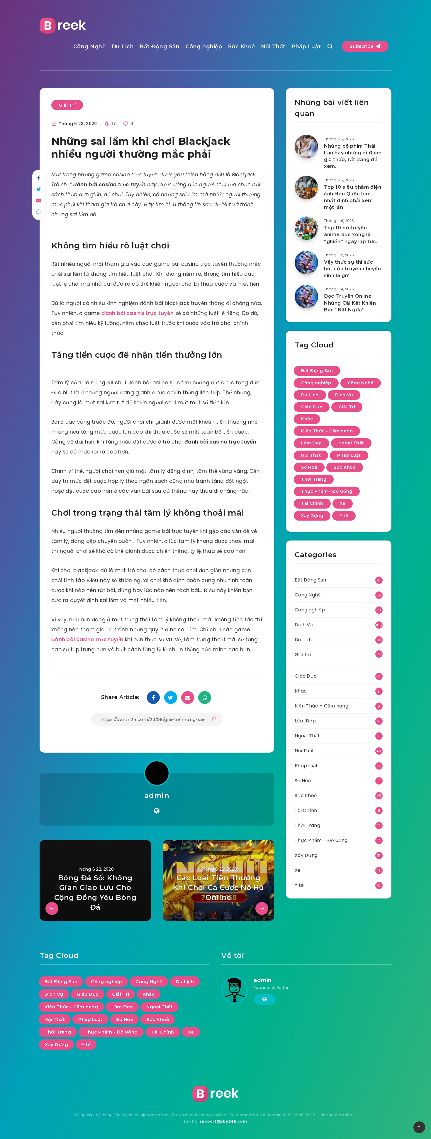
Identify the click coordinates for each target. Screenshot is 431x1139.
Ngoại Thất (351, 443)
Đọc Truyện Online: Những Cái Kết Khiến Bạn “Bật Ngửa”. (350, 302)
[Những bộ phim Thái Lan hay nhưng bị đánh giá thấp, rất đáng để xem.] (306, 146)
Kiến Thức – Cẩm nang (321, 706)
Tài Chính (312, 503)
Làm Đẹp (311, 443)
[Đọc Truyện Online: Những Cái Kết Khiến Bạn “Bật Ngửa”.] (306, 296)
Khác (307, 419)
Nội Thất (273, 46)
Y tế (344, 515)
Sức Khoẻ (241, 46)
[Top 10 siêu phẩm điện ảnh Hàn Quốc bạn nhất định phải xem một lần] (306, 187)
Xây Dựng (312, 515)
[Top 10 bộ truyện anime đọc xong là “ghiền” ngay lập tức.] (306, 228)
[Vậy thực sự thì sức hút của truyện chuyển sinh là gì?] (306, 262)
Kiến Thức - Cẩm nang (327, 431)
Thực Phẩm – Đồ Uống (321, 840)
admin (157, 795)
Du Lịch (123, 46)
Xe (342, 503)
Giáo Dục (311, 407)
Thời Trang (313, 479)
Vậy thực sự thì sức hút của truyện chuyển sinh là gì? (352, 268)
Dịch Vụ (344, 395)
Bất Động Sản (159, 46)
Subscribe (362, 46)
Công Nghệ (89, 46)
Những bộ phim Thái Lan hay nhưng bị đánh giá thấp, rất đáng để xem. (353, 156)
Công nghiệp (204, 46)
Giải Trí (67, 105)
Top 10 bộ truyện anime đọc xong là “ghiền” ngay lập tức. (351, 234)
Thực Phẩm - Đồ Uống (326, 491)
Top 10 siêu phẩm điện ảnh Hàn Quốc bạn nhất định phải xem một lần (352, 197)
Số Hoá (309, 467)
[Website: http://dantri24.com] (156, 811)
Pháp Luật (306, 46)
